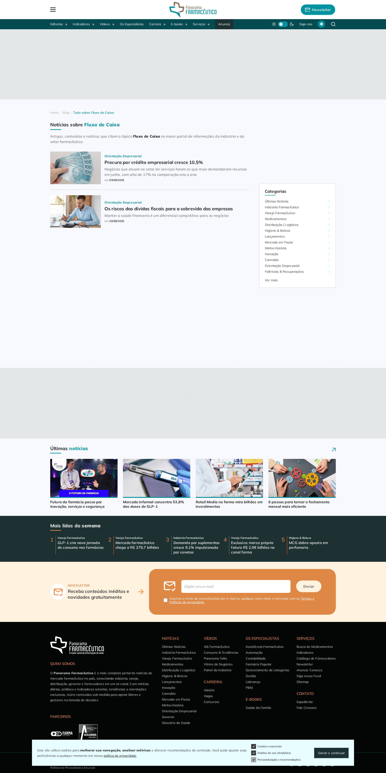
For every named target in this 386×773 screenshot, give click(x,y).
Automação (254, 653)
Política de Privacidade (66, 767)
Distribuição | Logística (281, 225)
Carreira (155, 24)
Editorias (56, 24)
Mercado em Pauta (279, 242)
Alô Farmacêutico (217, 647)
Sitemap (303, 682)
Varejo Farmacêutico (280, 213)
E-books (177, 24)
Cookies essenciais (269, 746)
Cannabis (272, 260)
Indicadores (81, 24)
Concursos (211, 702)
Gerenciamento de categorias (267, 670)
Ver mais (271, 280)
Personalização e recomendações (279, 759)
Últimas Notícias (277, 201)
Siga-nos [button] (305, 24)
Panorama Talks (215, 658)
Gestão (251, 676)
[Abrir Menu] (78, 9)
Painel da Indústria (217, 670)
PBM (249, 688)
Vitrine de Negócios (218, 664)
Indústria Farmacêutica (282, 207)
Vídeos (105, 24)
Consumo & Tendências (221, 653)
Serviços (199, 24)
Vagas (208, 696)
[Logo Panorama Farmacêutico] (193, 9)
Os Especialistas (132, 24)
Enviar (308, 586)
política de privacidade (120, 756)
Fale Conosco (307, 708)
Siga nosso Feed (309, 676)
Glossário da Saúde (176, 723)
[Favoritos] (321, 24)
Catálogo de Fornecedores (316, 658)
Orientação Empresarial (282, 266)
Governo (168, 717)
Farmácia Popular (259, 664)
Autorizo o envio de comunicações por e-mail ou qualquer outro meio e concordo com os (241, 600)
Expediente (305, 702)
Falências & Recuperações (284, 272)
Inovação (271, 254)
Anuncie (224, 24)
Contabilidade (256, 658)
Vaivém (209, 690)
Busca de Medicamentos (315, 647)
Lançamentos (275, 236)
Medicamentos (275, 219)
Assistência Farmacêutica (265, 647)
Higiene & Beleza (277, 231)
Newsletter (305, 664)
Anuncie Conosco (309, 670)
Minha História (275, 248)
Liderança (253, 682)
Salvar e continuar (331, 753)
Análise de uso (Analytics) (274, 753)
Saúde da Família (258, 708)
